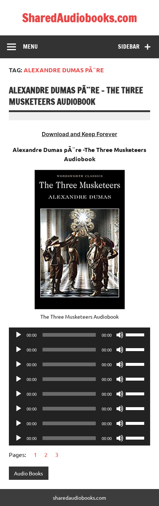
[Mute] (120, 335)
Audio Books (28, 473)
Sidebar (128, 46)
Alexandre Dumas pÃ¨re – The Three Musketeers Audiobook (76, 95)
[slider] (136, 334)
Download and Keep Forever (79, 134)
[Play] (18, 335)
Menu (30, 46)
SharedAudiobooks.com (79, 17)
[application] (79, 334)
